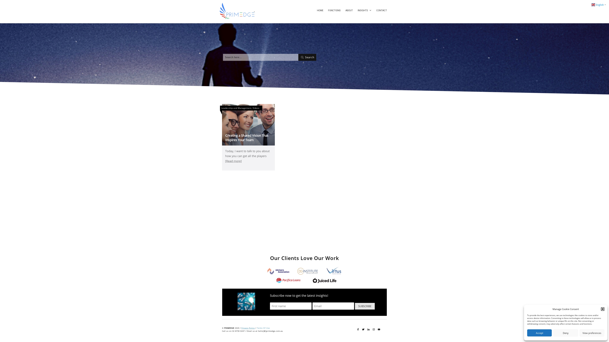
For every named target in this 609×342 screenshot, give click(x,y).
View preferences (592, 333)
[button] (602, 309)
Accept (539, 333)
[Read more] (233, 161)
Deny (566, 333)
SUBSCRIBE (364, 306)
